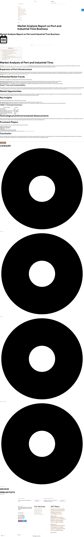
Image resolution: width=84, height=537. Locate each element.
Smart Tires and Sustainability (9, 53)
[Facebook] (19, 521)
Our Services (39, 506)
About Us (20, 15)
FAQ (19, 16)
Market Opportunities (6, 54)
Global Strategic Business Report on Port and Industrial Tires (16, 65)
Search (3, 142)
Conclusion (4, 59)
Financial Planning (22, 9)
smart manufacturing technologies (74, 88)
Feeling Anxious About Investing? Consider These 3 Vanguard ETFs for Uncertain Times (58, 528)
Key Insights (5, 55)
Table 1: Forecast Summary (9, 56)
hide (13, 48)
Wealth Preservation (22, 13)
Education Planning (22, 11)
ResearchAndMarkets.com (29, 131)
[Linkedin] (25, 521)
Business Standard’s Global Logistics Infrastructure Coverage (15, 74)
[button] (42, 5)
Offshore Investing (21, 10)
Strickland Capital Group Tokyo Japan (25, 536)
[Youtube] (21, 521)
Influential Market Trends (7, 52)
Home (19, 6)
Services (19, 8)
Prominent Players (6, 58)
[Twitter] (23, 521)
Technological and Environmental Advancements (12, 57)
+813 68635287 (20, 3)
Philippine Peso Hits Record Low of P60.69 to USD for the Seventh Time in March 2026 (58, 519)
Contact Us (20, 20)
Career (19, 19)
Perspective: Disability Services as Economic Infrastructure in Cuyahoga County (58, 511)
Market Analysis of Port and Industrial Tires (9, 49)
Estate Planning (21, 12)
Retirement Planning (22, 14)
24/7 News (20, 17)
